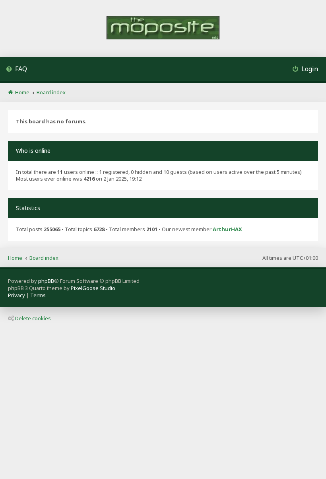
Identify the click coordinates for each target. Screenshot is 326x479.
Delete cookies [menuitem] (33, 318)
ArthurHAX (227, 229)
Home (15, 257)
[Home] (163, 28)
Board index (43, 257)
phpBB (46, 280)
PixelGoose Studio (93, 288)
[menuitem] (16, 70)
